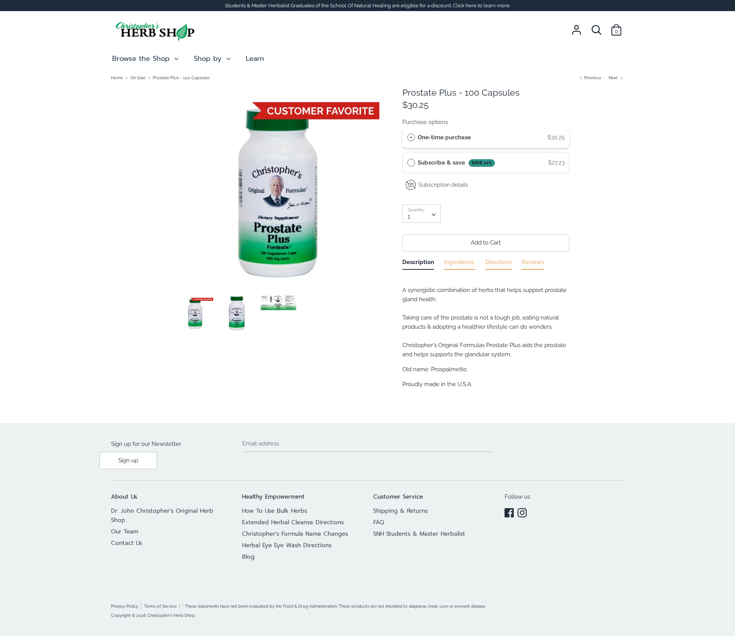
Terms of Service (160, 606)
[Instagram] (522, 511)
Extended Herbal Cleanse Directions (293, 522)
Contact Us (126, 543)
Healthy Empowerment (273, 496)
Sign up (128, 460)
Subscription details (443, 185)
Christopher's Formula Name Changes (295, 534)
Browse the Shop (142, 58)
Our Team (124, 531)
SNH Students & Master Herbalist (419, 534)
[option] (278, 191)
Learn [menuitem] (255, 58)
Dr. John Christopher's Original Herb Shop (162, 515)
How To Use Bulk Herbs (274, 511)
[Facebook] (509, 511)
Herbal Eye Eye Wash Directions (287, 545)
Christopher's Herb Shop (171, 615)
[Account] (576, 26)
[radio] (411, 137)
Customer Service (398, 496)
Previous (592, 77)
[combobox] (421, 213)
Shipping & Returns (400, 511)
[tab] (418, 264)
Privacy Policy (124, 606)
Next (614, 77)
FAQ (378, 522)
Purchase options (425, 122)
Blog (248, 557)
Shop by (209, 58)
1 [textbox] (409, 216)
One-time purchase (444, 137)
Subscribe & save (455, 162)
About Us (124, 496)
